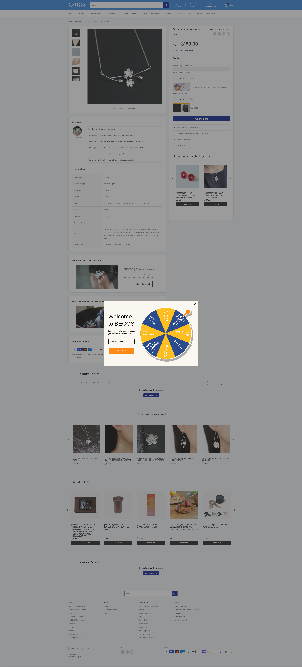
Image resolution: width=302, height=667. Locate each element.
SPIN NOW (121, 351)
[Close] (195, 304)
